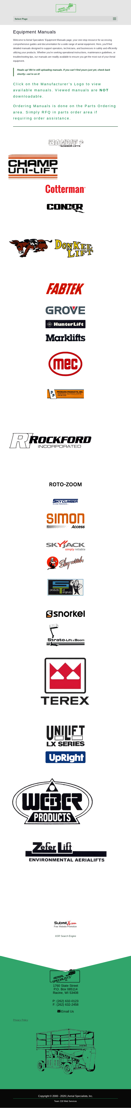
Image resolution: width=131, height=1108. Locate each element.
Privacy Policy (20, 1020)
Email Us (67, 1011)
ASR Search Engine (65, 936)
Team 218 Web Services (65, 1101)
